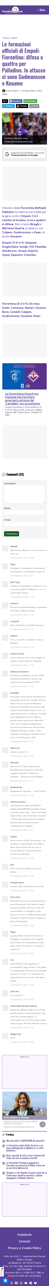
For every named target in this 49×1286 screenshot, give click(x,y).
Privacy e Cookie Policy (24, 1248)
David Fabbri (12, 90)
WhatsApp (31, 101)
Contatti (24, 1241)
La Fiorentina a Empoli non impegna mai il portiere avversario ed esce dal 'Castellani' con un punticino (22, 398)
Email (35, 106)
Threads (23, 106)
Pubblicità (24, 1234)
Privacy (1, 1273)
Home (6, 38)
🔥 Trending (8, 1134)
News (14, 38)
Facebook (17, 101)
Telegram (9, 106)
